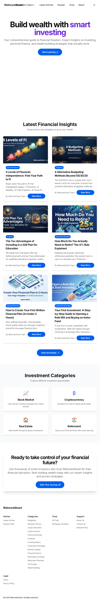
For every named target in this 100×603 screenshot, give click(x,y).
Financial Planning (35, 535)
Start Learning (48, 52)
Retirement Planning (36, 560)
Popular (61, 5)
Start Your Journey (49, 484)
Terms (5, 580)
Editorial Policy (82, 527)
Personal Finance (34, 553)
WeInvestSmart (12, 507)
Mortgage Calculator (60, 524)
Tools (71, 5)
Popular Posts (8, 524)
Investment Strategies (36, 546)
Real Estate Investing (36, 557)
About (81, 5)
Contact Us (81, 524)
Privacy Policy (8, 583)
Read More (36, 196)
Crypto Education (35, 527)
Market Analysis (34, 549)
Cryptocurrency (34, 531)
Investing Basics (34, 542)
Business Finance (34, 524)
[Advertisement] (50, 94)
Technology (32, 564)
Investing (31, 538)
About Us (80, 520)
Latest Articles (46, 5)
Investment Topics (24, 5)
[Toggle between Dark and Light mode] (94, 5)
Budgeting (32, 520)
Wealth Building (34, 568)
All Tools (55, 520)
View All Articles (49, 352)
